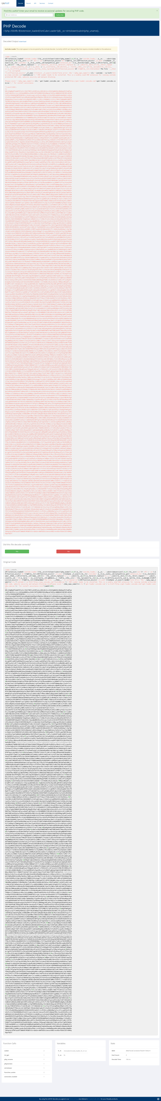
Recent (28, 3)
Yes (17, 551)
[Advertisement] (140, 53)
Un (5, 3)
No (68, 551)
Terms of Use (74, 1099)
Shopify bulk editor (94, 1099)
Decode (20, 3)
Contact (50, 3)
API (35, 3)
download (22, 42)
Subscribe (60, 15)
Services (42, 3)
